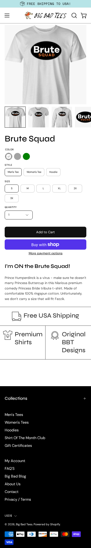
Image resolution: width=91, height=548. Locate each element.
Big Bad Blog (15, 476)
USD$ (8, 516)
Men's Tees (14, 414)
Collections (16, 398)
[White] (8, 156)
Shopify (55, 524)
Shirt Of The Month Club (25, 437)
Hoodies (12, 430)
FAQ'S (9, 468)
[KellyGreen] (26, 156)
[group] (45, 3)
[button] (73, 15)
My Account (15, 460)
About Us (13, 483)
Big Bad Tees (24, 524)
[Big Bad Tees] (45, 15)
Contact (11, 491)
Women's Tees (17, 422)
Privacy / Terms (18, 499)
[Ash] (17, 156)
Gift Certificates (18, 445)
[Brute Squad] (15, 117)
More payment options (46, 253)
